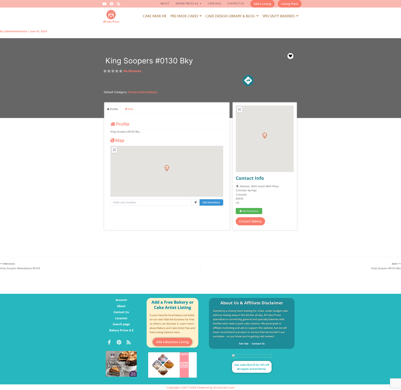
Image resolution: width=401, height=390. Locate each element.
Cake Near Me (155, 16)
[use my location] (195, 202)
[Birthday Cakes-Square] (121, 363)
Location (121, 318)
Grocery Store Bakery (142, 92)
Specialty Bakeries (278, 16)
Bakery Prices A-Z (187, 3)
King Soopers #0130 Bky (149, 60)
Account (121, 300)
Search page (121, 324)
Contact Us (235, 3)
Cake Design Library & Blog (230, 16)
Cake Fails (214, 3)
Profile (122, 124)
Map (119, 140)
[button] (167, 168)
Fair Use (243, 343)
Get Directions (211, 202)
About (164, 3)
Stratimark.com (224, 387)
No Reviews (132, 71)
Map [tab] (130, 108)
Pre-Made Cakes (184, 16)
